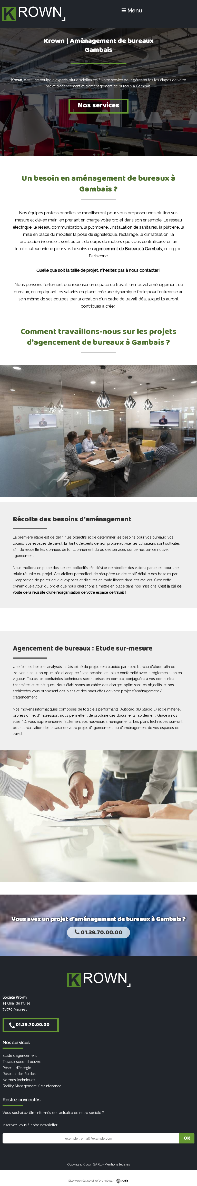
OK (187, 1138)
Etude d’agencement (20, 1055)
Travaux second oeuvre (22, 1062)
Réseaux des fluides (19, 1074)
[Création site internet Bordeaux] (122, 1180)
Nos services (98, 105)
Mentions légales (117, 1164)
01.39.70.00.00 (101, 932)
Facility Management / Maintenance (32, 1086)
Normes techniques (19, 1080)
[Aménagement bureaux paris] (33, 21)
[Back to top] (186, 1171)
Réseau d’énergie (17, 1068)
